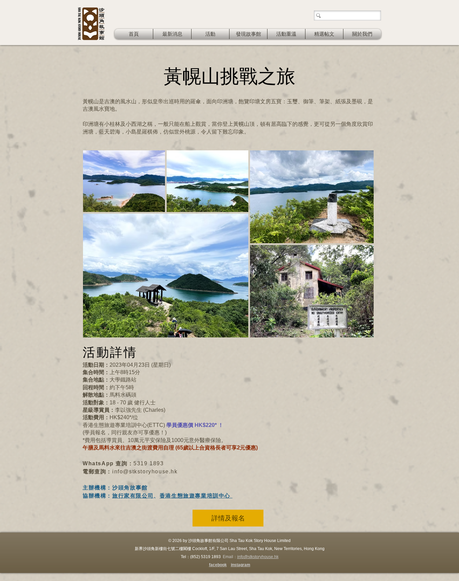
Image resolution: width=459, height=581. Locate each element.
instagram (240, 564)
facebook (218, 564)
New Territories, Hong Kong (299, 548)
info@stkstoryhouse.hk (145, 471)
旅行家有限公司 (133, 496)
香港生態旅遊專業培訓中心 (196, 496)
